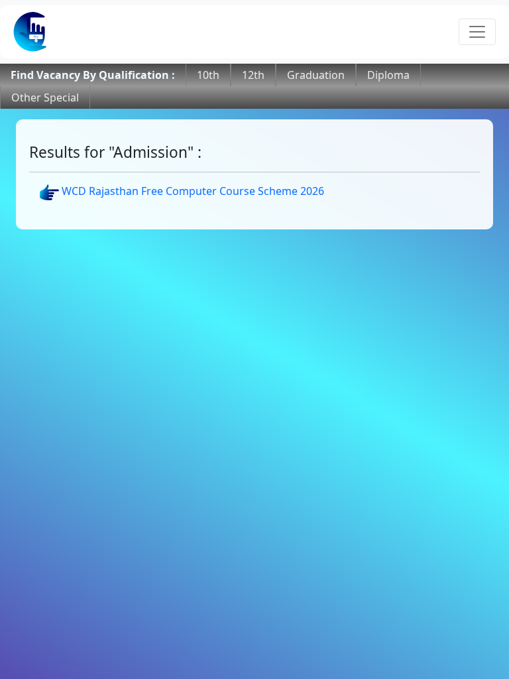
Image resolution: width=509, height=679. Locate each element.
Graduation (316, 75)
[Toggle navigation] (477, 32)
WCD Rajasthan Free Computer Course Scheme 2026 (191, 191)
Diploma (388, 75)
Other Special (45, 97)
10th (208, 75)
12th (253, 75)
